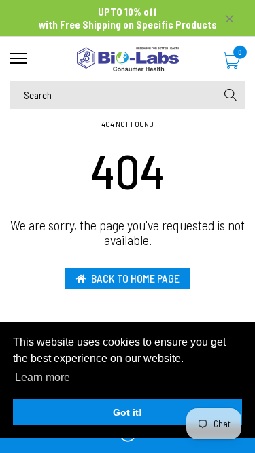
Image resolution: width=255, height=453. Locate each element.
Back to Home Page (135, 278)
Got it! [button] (127, 412)
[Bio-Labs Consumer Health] (127, 59)
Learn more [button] (42, 377)
